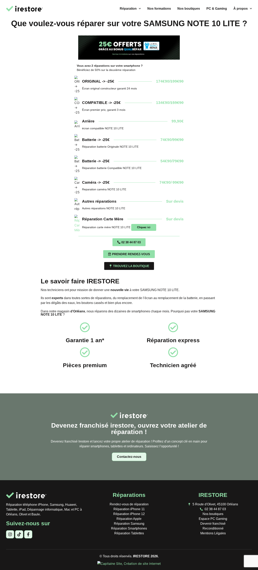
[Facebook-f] (28, 534)
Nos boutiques (188, 8)
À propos (240, 8)
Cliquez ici (143, 227)
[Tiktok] (19, 534)
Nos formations (159, 8)
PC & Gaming (216, 8)
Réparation (128, 8)
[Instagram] (10, 534)
